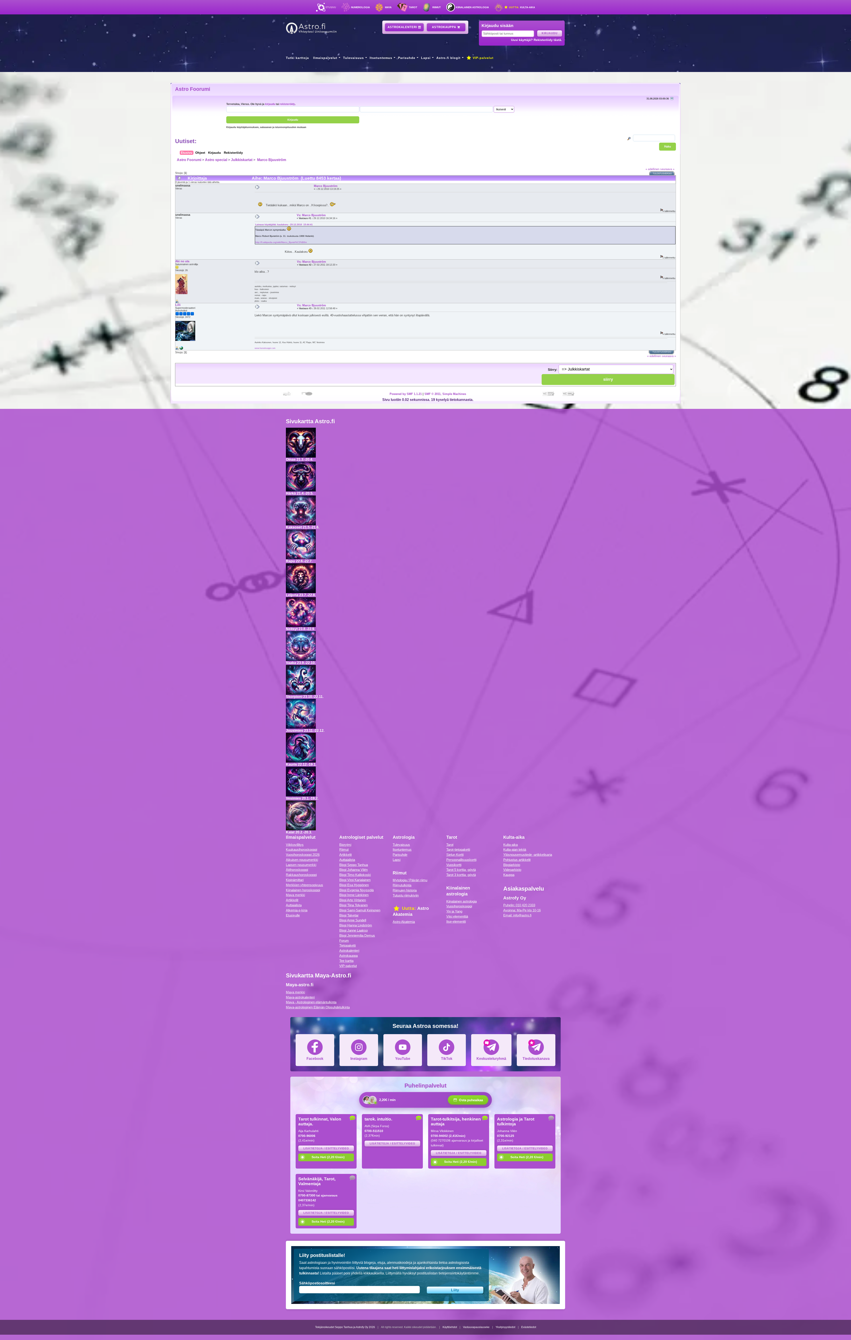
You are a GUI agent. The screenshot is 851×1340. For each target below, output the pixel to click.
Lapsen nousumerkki (301, 865)
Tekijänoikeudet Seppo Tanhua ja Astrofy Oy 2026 (345, 1327)
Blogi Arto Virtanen (352, 900)
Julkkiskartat (241, 160)
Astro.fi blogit (448, 58)
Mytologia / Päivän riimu (410, 880)
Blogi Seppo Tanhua (353, 865)
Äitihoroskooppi (297, 870)
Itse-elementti (456, 921)
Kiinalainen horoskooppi (303, 890)
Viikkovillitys (295, 845)
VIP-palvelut (483, 58)
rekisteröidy (287, 104)
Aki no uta (182, 261)
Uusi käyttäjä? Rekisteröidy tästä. (536, 40)
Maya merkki (295, 895)
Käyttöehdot (450, 1327)
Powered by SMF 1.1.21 (406, 394)
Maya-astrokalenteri (300, 997)
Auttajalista (294, 905)
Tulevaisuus (353, 58)
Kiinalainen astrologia (472, 7)
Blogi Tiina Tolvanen (353, 905)
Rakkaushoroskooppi (301, 875)
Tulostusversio (662, 174)
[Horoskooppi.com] (181, 349)
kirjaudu (270, 104)
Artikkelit (292, 900)
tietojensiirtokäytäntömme (459, 1273)
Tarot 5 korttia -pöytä (461, 870)
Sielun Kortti (455, 854)
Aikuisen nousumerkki (302, 860)
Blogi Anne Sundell (352, 920)
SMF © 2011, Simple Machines (445, 394)
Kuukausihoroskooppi (301, 849)
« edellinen (652, 169)
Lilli (178, 305)
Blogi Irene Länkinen (354, 895)
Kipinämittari (295, 880)
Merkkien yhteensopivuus (304, 885)
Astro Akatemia (404, 922)
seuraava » (667, 169)
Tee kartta (346, 961)
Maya (388, 7)
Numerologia (360, 7)
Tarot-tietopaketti (458, 849)
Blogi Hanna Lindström (355, 925)
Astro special (216, 160)
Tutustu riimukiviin (406, 895)
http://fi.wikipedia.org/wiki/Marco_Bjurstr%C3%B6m (281, 242)
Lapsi (426, 58)
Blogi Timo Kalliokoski (355, 875)
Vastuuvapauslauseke (476, 1327)
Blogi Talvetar (349, 915)
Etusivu (331, 7)
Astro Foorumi (192, 89)
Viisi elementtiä (457, 916)
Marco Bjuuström (271, 160)
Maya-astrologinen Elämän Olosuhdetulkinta (318, 1007)
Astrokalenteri (403, 27)
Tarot (413, 7)
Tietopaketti (347, 945)
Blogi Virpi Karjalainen (355, 880)
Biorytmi (345, 845)
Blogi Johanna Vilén (353, 870)
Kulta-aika (521, 7)
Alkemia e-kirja (296, 910)
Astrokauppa (444, 27)
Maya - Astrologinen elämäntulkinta (311, 1002)
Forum (344, 940)
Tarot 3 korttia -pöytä (461, 875)
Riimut (436, 7)
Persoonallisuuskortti (461, 860)
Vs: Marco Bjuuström (311, 215)
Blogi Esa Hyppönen (354, 885)
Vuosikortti (453, 865)
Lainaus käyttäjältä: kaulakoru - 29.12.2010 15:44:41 (284, 224)
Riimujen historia (405, 890)
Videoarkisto (512, 870)
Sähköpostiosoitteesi (317, 1283)
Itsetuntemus (381, 58)
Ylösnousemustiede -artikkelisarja (527, 854)
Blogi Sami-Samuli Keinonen (359, 910)
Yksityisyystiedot (505, 1327)
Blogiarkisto (511, 865)
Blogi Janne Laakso (353, 930)
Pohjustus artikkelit (517, 860)
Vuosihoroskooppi (459, 906)
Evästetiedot (528, 1327)
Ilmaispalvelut (325, 58)
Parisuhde (406, 58)
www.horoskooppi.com (265, 348)
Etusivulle (293, 915)
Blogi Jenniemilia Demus (357, 935)
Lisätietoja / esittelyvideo (326, 1148)
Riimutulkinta (402, 885)
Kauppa (508, 875)
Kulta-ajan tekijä (514, 849)
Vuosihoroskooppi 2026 (303, 854)
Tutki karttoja (297, 58)
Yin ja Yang (454, 911)
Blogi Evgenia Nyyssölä (356, 890)
